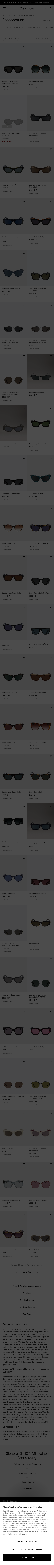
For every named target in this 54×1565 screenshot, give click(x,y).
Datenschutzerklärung (17, 1534)
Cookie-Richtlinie (41, 1531)
